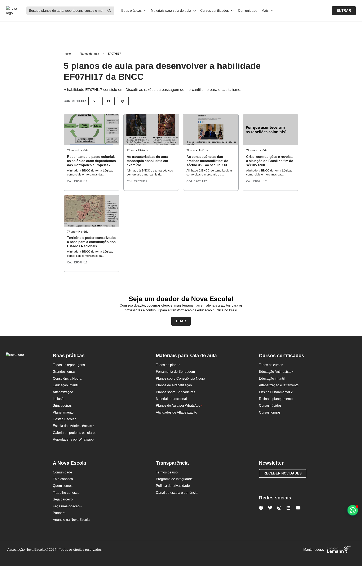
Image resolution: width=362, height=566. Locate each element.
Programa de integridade (174, 479)
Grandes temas (64, 371)
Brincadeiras (62, 405)
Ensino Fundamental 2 (276, 392)
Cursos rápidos (270, 405)
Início (67, 53)
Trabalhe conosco (66, 492)
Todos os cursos (271, 365)
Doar (181, 321)
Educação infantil (66, 385)
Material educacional (171, 399)
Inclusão (59, 399)
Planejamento (63, 412)
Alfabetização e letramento (279, 385)
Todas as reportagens (69, 365)
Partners (59, 513)
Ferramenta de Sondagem (175, 371)
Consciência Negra (67, 378)
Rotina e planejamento (276, 399)
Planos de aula (89, 53)
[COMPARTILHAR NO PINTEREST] (123, 101)
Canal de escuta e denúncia (177, 492)
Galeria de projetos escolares (74, 432)
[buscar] (109, 10)
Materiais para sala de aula (171, 10)
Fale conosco (63, 479)
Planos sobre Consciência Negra (180, 378)
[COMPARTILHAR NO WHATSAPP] (94, 101)
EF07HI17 (81, 181)
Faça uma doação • (67, 506)
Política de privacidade (173, 485)
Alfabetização (63, 392)
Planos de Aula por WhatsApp (179, 405)
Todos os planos (168, 365)
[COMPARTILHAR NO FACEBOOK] (108, 101)
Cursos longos (270, 412)
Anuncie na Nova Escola (71, 519)
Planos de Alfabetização (174, 385)
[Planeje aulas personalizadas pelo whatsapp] (352, 510)
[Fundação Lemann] (338, 549)
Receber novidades (283, 473)
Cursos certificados (215, 10)
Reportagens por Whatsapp (73, 439)
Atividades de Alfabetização (176, 412)
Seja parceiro (63, 499)
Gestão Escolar (64, 419)
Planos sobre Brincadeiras (175, 392)
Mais (265, 10)
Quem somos (62, 485)
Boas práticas (131, 10)
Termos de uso (167, 472)
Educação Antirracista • (276, 371)
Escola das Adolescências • (73, 426)
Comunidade (247, 10)
